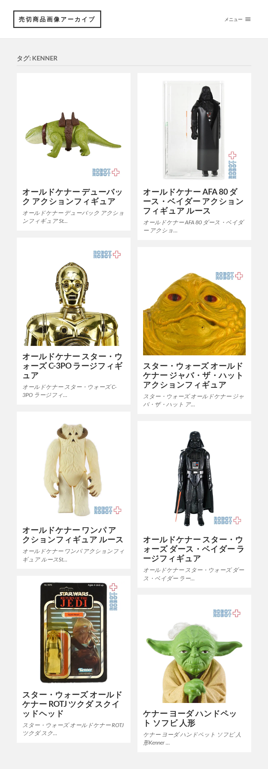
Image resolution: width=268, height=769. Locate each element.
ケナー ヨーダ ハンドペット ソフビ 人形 (190, 718)
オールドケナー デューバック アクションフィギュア (72, 196)
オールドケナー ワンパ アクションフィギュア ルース (73, 534)
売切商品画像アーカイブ (57, 19)
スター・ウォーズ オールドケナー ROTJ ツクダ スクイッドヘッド (72, 704)
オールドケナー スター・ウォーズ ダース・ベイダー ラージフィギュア (194, 549)
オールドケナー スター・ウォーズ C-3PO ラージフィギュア (72, 365)
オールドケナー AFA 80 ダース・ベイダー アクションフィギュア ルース (193, 201)
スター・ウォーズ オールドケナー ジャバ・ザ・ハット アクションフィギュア (193, 375)
